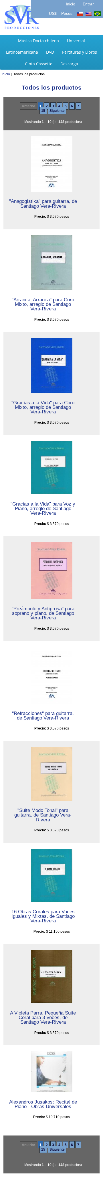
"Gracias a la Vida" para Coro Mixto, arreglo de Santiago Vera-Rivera (42, 407)
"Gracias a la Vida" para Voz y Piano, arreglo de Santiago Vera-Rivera (43, 508)
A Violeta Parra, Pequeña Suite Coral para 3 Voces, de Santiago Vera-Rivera (43, 1017)
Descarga (69, 63)
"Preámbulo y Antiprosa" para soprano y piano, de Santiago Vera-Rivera (43, 613)
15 (43, 110)
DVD (50, 52)
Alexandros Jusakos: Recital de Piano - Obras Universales (43, 1104)
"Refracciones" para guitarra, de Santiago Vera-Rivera (43, 715)
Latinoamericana (22, 52)
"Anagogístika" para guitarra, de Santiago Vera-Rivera (43, 203)
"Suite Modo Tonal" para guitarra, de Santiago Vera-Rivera (43, 814)
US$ (53, 13)
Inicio (70, 4)
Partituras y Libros (79, 52)
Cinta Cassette (38, 63)
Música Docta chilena (38, 40)
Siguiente (57, 110)
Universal (76, 40)
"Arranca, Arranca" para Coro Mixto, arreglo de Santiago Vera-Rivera (43, 304)
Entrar (88, 4)
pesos (66, 13)
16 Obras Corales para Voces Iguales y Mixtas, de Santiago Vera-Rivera (43, 916)
